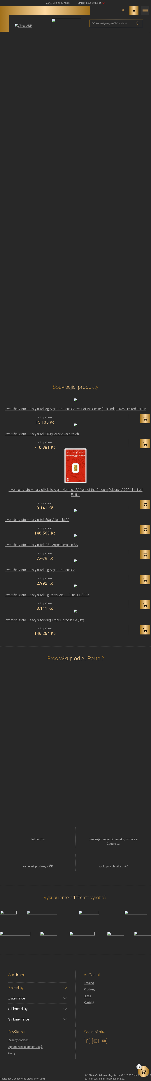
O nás (87, 996)
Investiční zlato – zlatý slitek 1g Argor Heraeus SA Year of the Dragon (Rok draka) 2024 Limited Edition (76, 492)
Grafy (11, 1053)
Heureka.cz (84, 791)
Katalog (89, 983)
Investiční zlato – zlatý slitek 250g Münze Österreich (42, 434)
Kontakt (89, 1002)
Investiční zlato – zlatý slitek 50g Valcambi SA (37, 520)
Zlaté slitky (104, 264)
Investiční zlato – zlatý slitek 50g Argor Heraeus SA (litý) (44, 620)
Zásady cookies (18, 1040)
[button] (145, 418)
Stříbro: (81, 3)
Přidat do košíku (91, 348)
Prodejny (89, 989)
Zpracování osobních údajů (25, 1047)
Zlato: (49, 3)
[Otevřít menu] (145, 10)
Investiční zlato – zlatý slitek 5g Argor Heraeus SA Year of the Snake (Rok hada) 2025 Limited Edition (75, 409)
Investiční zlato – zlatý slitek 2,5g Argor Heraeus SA (41, 545)
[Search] (138, 23)
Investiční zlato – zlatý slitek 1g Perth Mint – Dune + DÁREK (47, 595)
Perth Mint (84, 264)
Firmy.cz (66, 795)
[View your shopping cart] (133, 10)
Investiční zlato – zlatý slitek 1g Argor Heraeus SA (40, 570)
